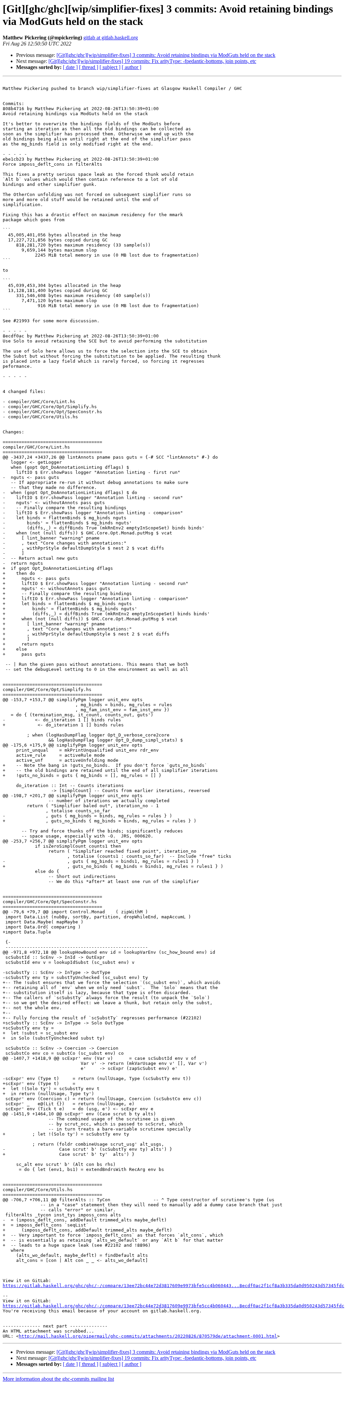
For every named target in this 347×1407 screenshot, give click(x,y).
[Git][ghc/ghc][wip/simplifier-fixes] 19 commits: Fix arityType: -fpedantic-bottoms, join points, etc (152, 61)
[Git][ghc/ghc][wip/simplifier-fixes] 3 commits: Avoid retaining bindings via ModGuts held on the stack (165, 55)
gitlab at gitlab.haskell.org (110, 37)
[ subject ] (110, 67)
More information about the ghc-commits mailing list (58, 1379)
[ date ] (70, 67)
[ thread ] (88, 67)
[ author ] (131, 67)
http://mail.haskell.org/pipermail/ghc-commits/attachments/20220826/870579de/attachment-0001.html (148, 1336)
